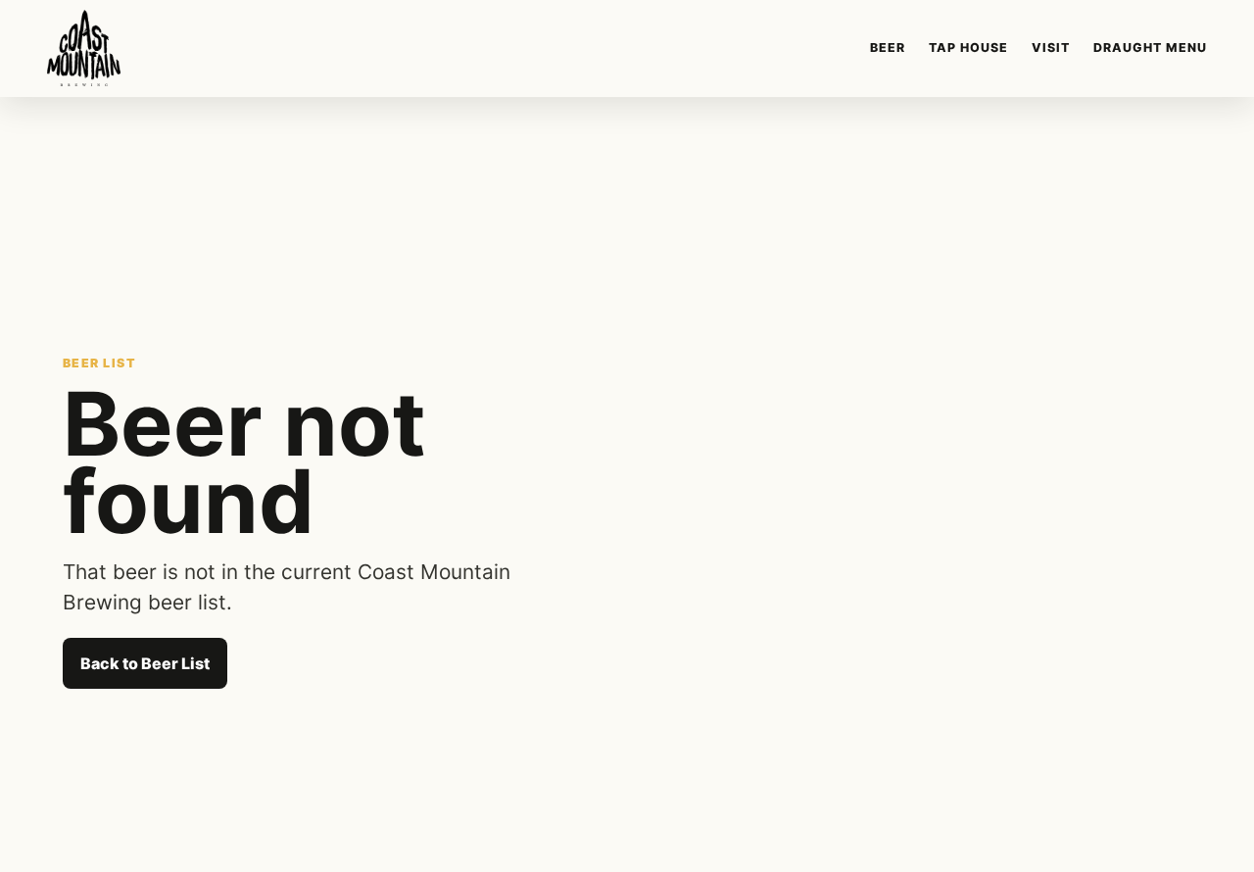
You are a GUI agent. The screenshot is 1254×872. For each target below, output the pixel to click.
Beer (887, 47)
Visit (1051, 47)
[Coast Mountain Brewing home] (84, 48)
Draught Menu (1150, 47)
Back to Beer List (145, 663)
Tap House (968, 47)
